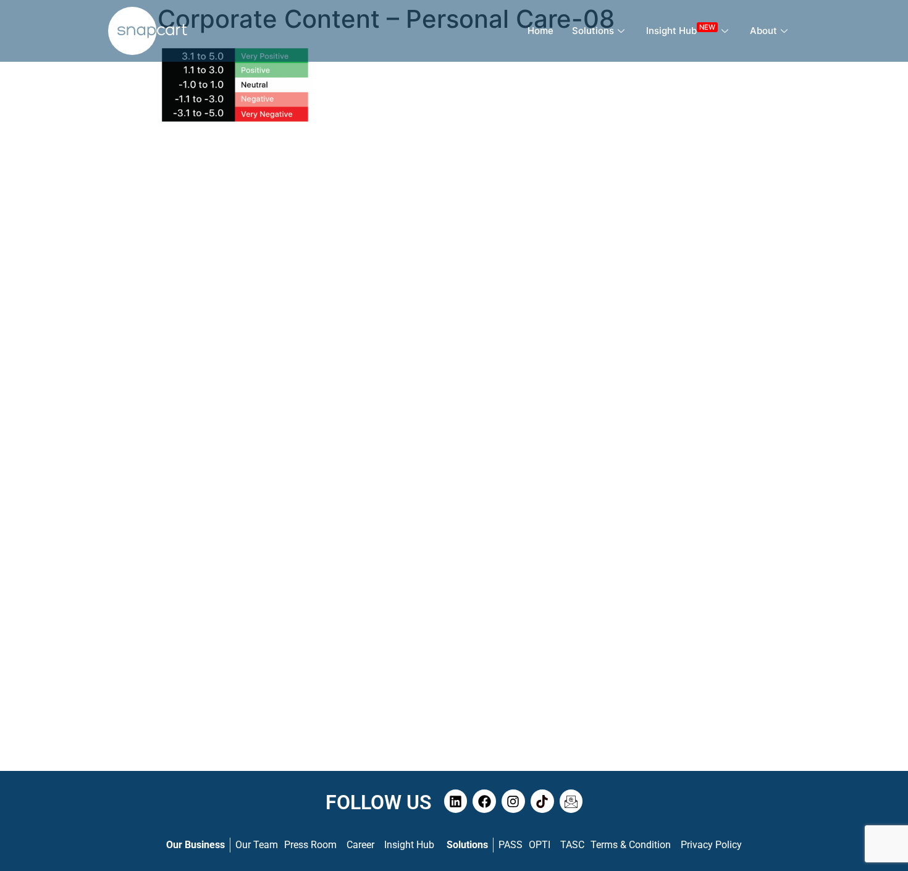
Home (540, 30)
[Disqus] (454, 292)
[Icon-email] (571, 801)
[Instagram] (513, 801)
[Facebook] (484, 801)
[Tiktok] (542, 801)
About (763, 30)
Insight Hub (680, 29)
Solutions (593, 30)
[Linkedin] (456, 801)
